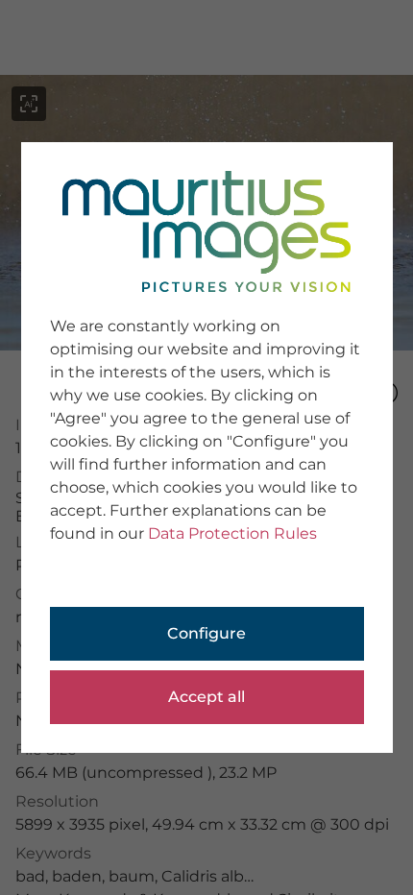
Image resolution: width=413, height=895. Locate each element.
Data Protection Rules (232, 533)
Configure (206, 633)
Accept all (206, 697)
